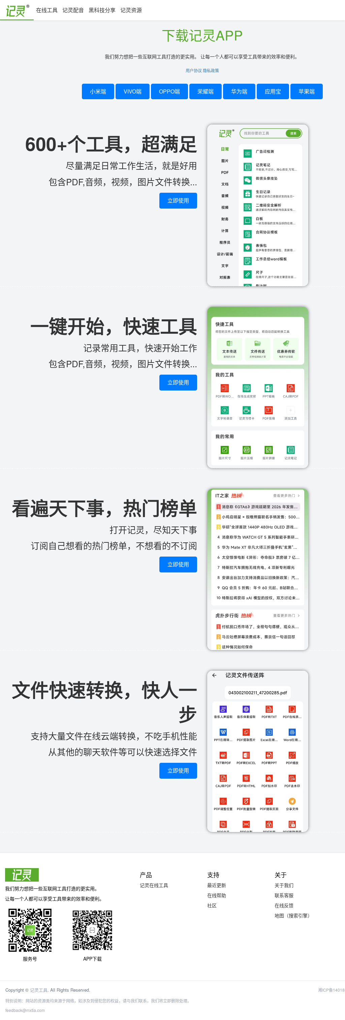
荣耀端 (205, 91)
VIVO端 (133, 91)
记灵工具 (39, 990)
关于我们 (284, 885)
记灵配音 (73, 10)
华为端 (239, 91)
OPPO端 (169, 91)
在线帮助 (216, 895)
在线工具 (47, 10)
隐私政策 (211, 70)
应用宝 (273, 91)
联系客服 (284, 895)
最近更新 (216, 885)
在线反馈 (284, 905)
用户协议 (194, 70)
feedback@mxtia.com (25, 1010)
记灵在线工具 (154, 885)
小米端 (98, 91)
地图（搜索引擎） (293, 915)
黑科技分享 (102, 10)
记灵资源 (131, 10)
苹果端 (307, 91)
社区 (212, 905)
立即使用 (178, 200)
